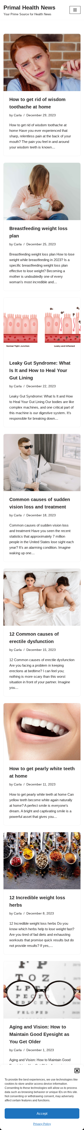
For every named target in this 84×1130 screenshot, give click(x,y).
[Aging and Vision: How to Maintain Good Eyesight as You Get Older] (42, 990)
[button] (77, 1070)
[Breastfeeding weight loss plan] (42, 191)
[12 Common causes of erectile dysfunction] (42, 597)
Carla (18, 115)
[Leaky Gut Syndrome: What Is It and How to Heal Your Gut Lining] (42, 326)
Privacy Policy (42, 1124)
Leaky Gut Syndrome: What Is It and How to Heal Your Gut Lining (39, 370)
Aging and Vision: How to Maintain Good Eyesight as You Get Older (39, 1034)
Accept (42, 1113)
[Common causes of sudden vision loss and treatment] (42, 462)
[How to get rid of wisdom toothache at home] (42, 62)
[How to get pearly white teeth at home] (42, 732)
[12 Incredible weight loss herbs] (42, 861)
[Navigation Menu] (75, 10)
